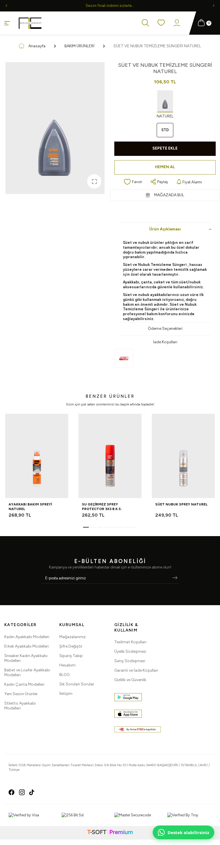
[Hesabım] (176, 23)
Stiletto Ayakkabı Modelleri (20, 706)
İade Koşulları (165, 342)
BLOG (64, 674)
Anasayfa (37, 46)
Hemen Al (165, 166)
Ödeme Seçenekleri (165, 328)
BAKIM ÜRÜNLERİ (79, 46)
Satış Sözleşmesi (129, 660)
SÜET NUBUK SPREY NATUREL (181, 504)
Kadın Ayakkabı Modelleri (26, 636)
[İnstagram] (22, 792)
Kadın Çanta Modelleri (24, 684)
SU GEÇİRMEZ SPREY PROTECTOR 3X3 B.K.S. (102, 506)
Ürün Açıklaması (165, 229)
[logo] (30, 23)
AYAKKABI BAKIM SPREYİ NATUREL (30, 506)
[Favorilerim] (161, 23)
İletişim (65, 693)
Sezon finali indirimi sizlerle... (110, 5)
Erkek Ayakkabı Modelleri (26, 646)
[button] (6, 5)
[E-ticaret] (110, 833)
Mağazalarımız (72, 636)
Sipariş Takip (71, 655)
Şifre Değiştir (70, 646)
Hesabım (67, 665)
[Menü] (7, 23)
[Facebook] (12, 792)
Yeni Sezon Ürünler (21, 693)
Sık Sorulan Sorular (76, 684)
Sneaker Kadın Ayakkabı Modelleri (26, 658)
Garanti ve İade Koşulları (136, 670)
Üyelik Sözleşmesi (130, 651)
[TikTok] (31, 792)
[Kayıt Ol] (175, 578)
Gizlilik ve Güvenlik (130, 679)
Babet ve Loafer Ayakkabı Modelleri (27, 672)
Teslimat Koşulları (130, 642)
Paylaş (162, 182)
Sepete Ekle (165, 148)
